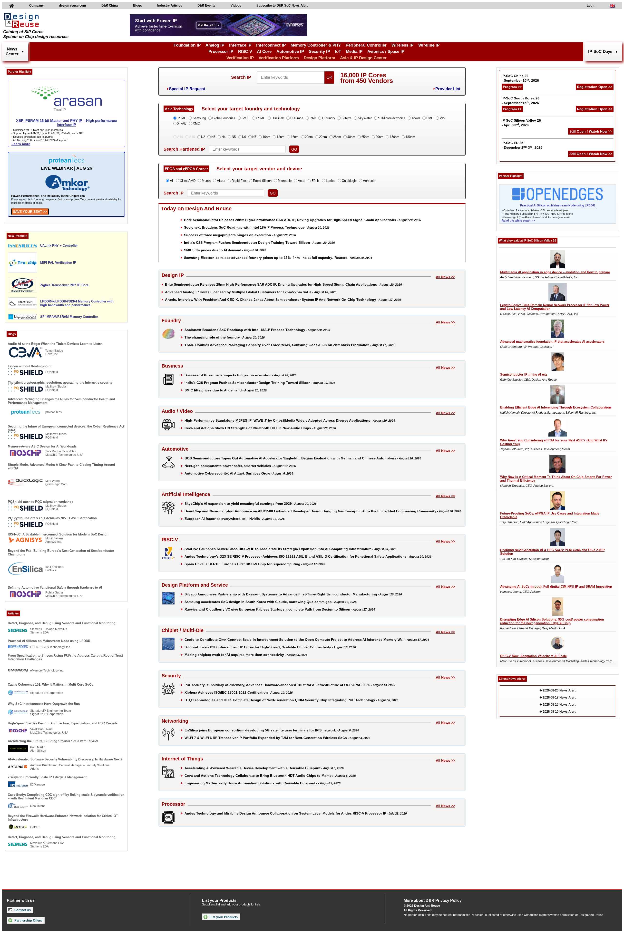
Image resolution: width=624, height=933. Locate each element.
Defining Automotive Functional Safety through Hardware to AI (55, 587)
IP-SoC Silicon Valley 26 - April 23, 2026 (521, 122)
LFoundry (328, 118)
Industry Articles (169, 5)
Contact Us (22, 910)
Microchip (285, 181)
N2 (203, 137)
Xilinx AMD (187, 181)
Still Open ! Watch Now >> (590, 131)
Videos (236, 5)
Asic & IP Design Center (363, 58)
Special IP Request (187, 89)
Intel (313, 118)
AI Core (264, 51)
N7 (254, 137)
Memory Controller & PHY (316, 45)
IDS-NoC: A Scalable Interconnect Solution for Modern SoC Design (58, 534)
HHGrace (296, 118)
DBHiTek (278, 118)
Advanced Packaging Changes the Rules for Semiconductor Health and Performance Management (61, 401)
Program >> (512, 87)
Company (36, 5)
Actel (301, 181)
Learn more (20, 144)
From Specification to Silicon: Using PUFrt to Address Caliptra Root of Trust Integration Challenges (65, 657)
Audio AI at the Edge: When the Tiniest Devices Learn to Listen (55, 344)
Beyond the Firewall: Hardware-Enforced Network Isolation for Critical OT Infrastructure (63, 817)
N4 (223, 137)
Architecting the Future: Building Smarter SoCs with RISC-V (53, 741)
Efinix (316, 181)
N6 (244, 137)
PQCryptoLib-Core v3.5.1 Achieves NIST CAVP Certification (52, 518)
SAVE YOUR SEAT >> (30, 212)
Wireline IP (428, 45)
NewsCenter (12, 51)
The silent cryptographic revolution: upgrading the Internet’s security (60, 382)
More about (433, 900)
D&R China (109, 5)
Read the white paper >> (518, 220)
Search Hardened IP (184, 149)
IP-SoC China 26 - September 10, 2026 (520, 78)
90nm (379, 137)
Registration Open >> (594, 87)
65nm (365, 137)
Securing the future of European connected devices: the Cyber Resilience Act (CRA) (66, 428)
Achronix (369, 181)
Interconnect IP (271, 45)
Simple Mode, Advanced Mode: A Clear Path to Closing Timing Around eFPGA (61, 466)
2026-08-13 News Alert (559, 704)
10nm (266, 137)
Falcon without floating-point (29, 366)
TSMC (181, 118)
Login (591, 5)
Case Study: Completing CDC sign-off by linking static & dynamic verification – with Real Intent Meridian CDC (66, 796)
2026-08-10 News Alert (559, 711)
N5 (234, 137)
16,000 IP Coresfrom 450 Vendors (366, 77)
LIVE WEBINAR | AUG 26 (66, 168)
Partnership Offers (27, 920)
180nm (410, 137)
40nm (351, 137)
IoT (338, 51)
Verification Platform (279, 58)
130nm (394, 137)
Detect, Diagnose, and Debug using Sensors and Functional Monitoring (62, 623)
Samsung (199, 118)
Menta (206, 181)
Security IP (319, 51)
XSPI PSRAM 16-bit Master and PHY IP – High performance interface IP (66, 122)
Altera (221, 181)
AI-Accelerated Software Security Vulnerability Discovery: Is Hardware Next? (65, 759)
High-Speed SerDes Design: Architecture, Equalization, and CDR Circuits (62, 723)
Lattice (330, 181)
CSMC (260, 118)
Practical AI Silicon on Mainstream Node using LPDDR (49, 641)
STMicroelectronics (391, 118)
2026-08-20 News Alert (559, 690)
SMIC (246, 118)
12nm (280, 137)
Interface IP (240, 45)
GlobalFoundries (223, 118)
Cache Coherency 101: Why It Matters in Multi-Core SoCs (50, 684)
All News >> (445, 277)
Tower (416, 118)
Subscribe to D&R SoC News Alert (282, 5)
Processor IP (220, 51)
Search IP (241, 77)
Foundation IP (187, 45)
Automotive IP (290, 51)
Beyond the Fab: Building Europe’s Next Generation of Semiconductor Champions (61, 552)
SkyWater (365, 118)
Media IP (354, 51)
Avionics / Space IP (385, 51)
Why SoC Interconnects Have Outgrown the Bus (44, 704)
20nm (309, 137)
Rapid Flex (239, 181)
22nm (323, 137)
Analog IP (214, 45)
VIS (442, 118)
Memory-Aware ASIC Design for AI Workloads (42, 446)
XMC (196, 123)
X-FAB (181, 123)
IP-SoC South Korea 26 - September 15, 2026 (520, 100)
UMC (429, 118)
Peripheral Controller (366, 45)
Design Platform (319, 58)
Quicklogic (349, 181)
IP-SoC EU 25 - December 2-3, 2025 (522, 145)
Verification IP (240, 58)
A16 (192, 137)
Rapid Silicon (262, 181)
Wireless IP (402, 45)
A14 (180, 137)
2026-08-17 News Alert (559, 697)
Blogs (137, 5)
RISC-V (245, 51)
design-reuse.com (72, 5)
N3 (213, 137)
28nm (337, 137)
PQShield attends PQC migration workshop (40, 502)
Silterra (346, 118)
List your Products (223, 917)
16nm (295, 137)
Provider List (447, 89)
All (172, 181)
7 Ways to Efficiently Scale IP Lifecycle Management (47, 777)
